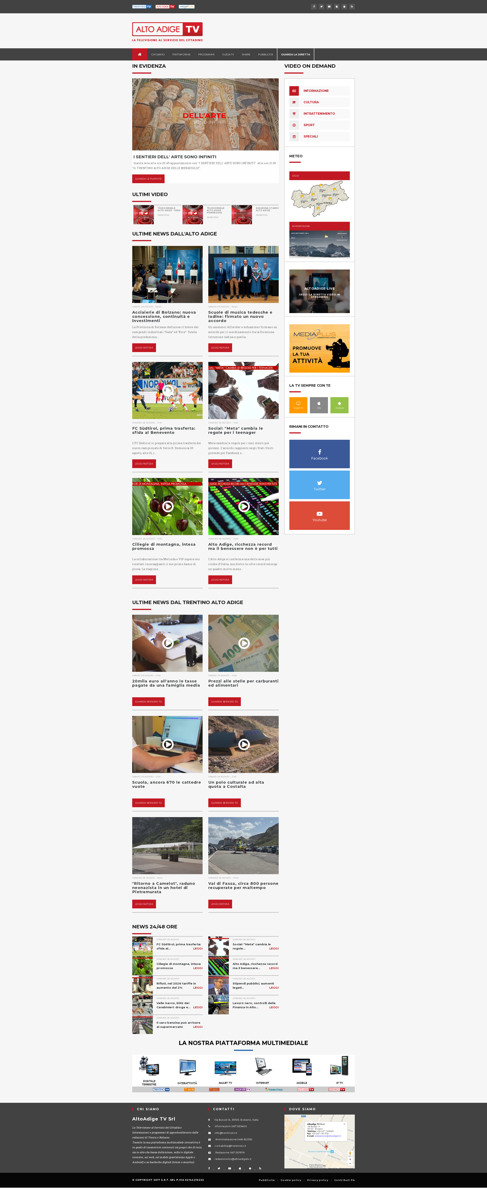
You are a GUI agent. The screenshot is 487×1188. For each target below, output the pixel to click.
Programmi (206, 54)
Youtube (320, 511)
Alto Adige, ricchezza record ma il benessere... (256, 966)
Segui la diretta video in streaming (319, 295)
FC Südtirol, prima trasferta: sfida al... (180, 946)
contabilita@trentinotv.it (230, 1145)
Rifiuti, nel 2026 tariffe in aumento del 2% (180, 985)
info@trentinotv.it (226, 1132)
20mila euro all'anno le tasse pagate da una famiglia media (166, 683)
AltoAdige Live (319, 288)
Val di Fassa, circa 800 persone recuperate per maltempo (243, 885)
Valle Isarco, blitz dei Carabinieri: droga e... (180, 1005)
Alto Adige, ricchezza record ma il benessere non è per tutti (243, 546)
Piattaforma (181, 54)
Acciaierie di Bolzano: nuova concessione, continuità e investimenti (164, 316)
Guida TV (228, 54)
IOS (319, 403)
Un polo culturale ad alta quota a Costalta (236, 784)
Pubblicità (265, 54)
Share (246, 54)
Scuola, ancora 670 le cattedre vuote (166, 784)
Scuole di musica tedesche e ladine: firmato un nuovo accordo (240, 316)
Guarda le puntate (148, 178)
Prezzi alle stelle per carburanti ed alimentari (243, 683)
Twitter (319, 481)
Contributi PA (344, 1180)
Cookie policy (291, 1180)
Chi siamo (158, 54)
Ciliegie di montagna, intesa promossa (164, 546)
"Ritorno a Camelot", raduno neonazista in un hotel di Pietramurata (163, 887)
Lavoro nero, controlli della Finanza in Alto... (256, 1005)
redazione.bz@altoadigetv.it (233, 1158)
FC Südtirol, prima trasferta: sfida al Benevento (164, 430)
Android (339, 403)
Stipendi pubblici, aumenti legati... (256, 985)
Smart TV (298, 403)
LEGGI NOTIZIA (144, 347)
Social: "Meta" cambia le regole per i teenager (235, 430)
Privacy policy (317, 1180)
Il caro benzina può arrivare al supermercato (180, 1025)
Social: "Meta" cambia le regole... (256, 946)
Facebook (319, 450)
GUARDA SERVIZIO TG (148, 701)
